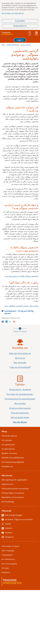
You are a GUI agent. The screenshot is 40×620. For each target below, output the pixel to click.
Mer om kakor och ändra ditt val (13, 13)
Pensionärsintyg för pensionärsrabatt (20, 399)
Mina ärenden (20, 403)
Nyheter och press (9, 453)
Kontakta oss (7, 466)
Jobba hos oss (7, 484)
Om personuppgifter (9, 564)
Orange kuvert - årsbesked (20, 389)
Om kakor (5, 568)
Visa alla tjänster (20, 422)
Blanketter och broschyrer (13, 497)
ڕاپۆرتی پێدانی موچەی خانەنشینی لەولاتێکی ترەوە (21, 306)
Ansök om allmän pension (20, 408)
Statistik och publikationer (13, 457)
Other (13, 45)
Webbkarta (6, 572)
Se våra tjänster (8, 449)
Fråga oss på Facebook (23, 368)
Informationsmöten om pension (15, 488)
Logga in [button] (20, 40)
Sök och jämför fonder (20, 417)
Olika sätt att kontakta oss (20, 353)
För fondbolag (8, 501)
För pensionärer (8, 444)
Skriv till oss (20, 358)
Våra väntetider (20, 362)
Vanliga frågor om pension (13, 493)
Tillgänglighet (7, 555)
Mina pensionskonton (20, 413)
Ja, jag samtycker (20, 21)
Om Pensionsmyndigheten (13, 462)
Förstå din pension (9, 435)
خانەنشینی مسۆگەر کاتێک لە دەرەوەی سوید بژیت (21, 276)
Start (3, 45)
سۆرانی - (25, 45)
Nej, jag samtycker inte (20, 26)
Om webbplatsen (8, 559)
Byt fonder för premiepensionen (20, 394)
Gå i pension (7, 440)
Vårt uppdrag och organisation (14, 479)
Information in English (10, 546)
